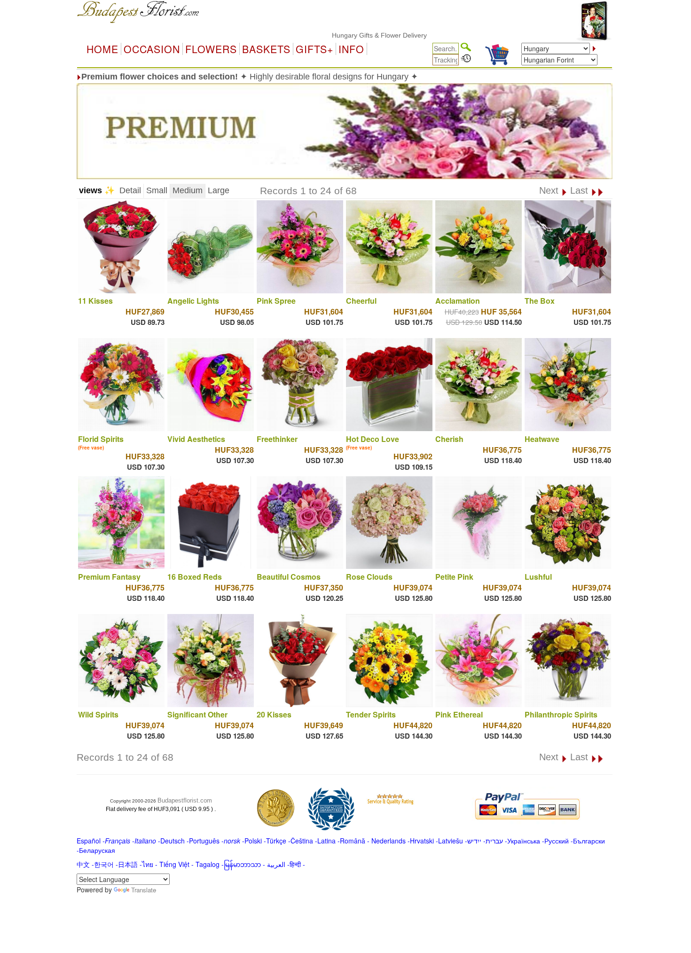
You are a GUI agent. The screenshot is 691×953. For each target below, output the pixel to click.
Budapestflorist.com (184, 800)
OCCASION (152, 49)
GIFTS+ (314, 49)
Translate (143, 889)
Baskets (266, 49)
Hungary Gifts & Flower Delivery (353, 35)
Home (102, 49)
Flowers (211, 49)
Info (351, 49)
